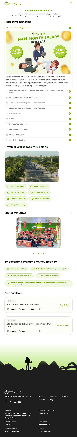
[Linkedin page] (19, 401)
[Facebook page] (6, 401)
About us (53, 397)
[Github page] (15, 401)
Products (64, 397)
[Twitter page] (10, 401)
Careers (41, 400)
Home (40, 397)
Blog (51, 400)
